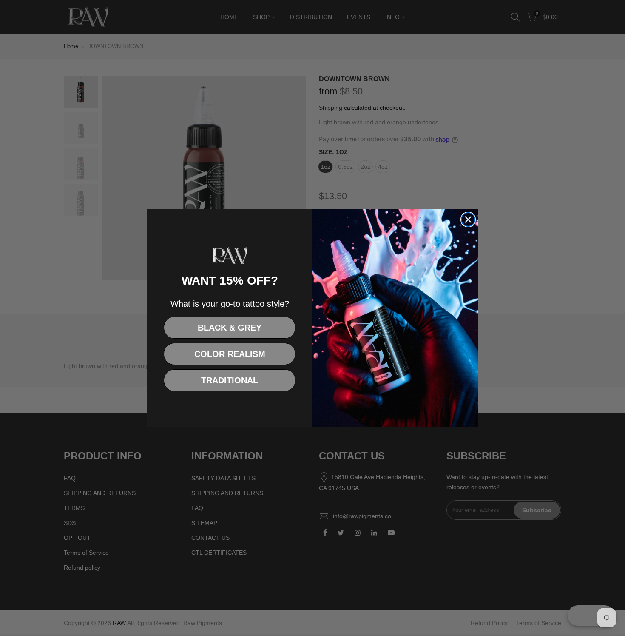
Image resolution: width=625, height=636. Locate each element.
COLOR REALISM (229, 354)
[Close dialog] (468, 219)
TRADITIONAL (229, 380)
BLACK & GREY (229, 327)
